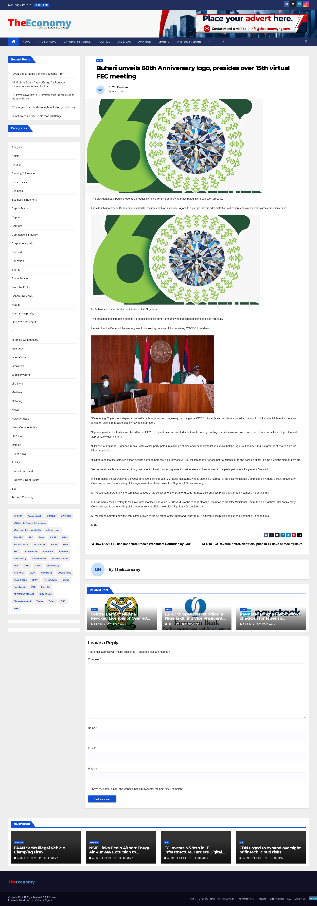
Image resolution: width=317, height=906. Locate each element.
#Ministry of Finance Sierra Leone (30, 523)
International (19, 357)
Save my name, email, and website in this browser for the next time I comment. (137, 789)
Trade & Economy (22, 497)
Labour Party (53, 566)
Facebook (63, 551)
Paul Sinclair (20, 587)
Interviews (18, 366)
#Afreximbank (34, 516)
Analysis (17, 147)
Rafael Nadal (45, 594)
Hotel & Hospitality (23, 313)
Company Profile (207, 899)
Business (17, 191)
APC (31, 537)
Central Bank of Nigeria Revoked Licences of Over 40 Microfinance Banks (119, 618)
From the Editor (21, 287)
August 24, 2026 (27, 858)
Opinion (16, 444)
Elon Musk (48, 551)
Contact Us (300, 899)
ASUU (53, 537)
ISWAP (38, 566)
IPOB (26, 566)
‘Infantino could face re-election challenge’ (37, 116)
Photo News (47, 41)
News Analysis (21, 418)
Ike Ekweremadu (60, 559)
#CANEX (51, 516)
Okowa (66, 580)
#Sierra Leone (53, 530)
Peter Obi (45, 587)
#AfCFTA (18, 516)
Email (92, 748)
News (27, 41)
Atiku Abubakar (21, 544)
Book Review (20, 182)
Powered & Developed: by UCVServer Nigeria (30, 900)
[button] (306, 41)
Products (262, 899)
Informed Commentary (25, 339)
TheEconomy (120, 87)
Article (15, 155)
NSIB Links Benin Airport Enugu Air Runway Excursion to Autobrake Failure (119, 852)
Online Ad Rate (276, 899)
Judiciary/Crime (21, 374)
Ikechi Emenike (39, 559)
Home (193, 899)
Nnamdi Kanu (20, 580)
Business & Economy (24, 199)
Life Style (17, 383)
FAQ (289, 899)
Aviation (144, 41)
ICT (14, 331)
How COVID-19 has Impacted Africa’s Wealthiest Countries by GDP (142, 544)
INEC (16, 566)
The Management (246, 899)
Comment (94, 659)
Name (92, 728)
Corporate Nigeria (22, 243)
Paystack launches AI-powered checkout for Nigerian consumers (270, 618)
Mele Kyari (19, 573)
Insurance (18, 348)
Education (18, 261)
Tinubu (39, 601)
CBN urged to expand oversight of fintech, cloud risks (43, 107)
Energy (16, 269)
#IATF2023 (66, 516)
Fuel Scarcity (20, 559)
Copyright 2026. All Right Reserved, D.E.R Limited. (32, 897)
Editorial (17, 252)
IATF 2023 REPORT (189, 41)
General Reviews (22, 296)
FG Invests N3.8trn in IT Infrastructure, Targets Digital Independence (193, 852)
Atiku (64, 537)
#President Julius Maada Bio (27, 530)
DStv (65, 544)
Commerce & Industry (25, 234)
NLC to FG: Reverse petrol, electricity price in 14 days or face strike (250, 544)
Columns (17, 226)
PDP (33, 587)
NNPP (35, 580)
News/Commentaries (24, 427)
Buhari (54, 544)
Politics (104, 41)
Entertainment (20, 278)
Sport (15, 488)
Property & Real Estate (25, 480)
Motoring (17, 401)
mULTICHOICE (64, 573)
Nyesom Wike (50, 580)
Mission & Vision (226, 899)
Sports (164, 41)
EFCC (16, 551)
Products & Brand (22, 471)
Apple (41, 537)
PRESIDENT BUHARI (24, 594)
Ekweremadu (31, 551)
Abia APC (18, 537)
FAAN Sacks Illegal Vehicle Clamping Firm (37, 73)
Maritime (17, 392)
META (32, 573)
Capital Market (20, 208)
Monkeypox (46, 573)
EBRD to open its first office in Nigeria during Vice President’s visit (195, 618)
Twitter (52, 601)
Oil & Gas (124, 41)
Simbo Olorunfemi (22, 601)
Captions (17, 217)
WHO (63, 601)
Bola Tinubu (39, 544)
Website (93, 768)
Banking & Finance (77, 41)
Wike (16, 608)
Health (16, 304)
